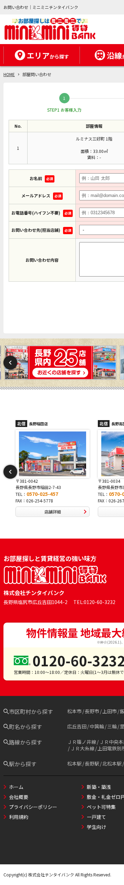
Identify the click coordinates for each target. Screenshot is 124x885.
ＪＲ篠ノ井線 (81, 741)
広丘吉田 (76, 726)
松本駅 (74, 763)
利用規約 (18, 816)
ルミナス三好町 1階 (94, 139)
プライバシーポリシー (33, 806)
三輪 (112, 726)
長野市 (92, 711)
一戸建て (96, 816)
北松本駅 (112, 763)
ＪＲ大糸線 (82, 748)
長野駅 (92, 763)
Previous (10, 362)
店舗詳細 (64, 511)
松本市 (74, 711)
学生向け (96, 826)
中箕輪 (97, 726)
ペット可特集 (101, 806)
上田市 (109, 711)
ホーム (16, 786)
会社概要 (18, 796)
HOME (9, 74)
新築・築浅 (99, 786)
